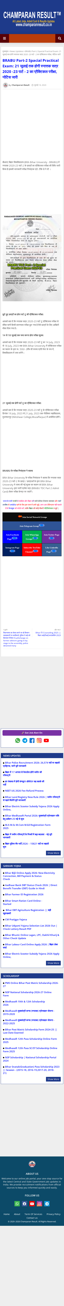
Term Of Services (33, 1214)
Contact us (32, 1217)
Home (7, 1214)
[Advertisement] (32, 192)
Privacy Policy (53, 1214)
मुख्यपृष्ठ (5, 51)
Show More (53, 852)
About (17, 1214)
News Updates (16, 51)
